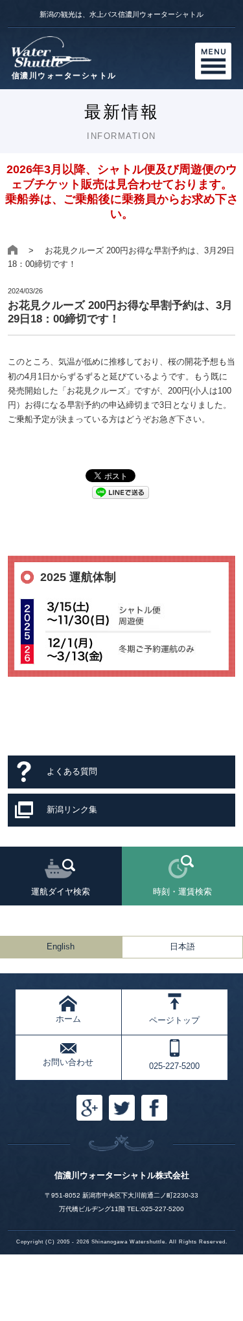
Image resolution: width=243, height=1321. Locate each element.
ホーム (68, 1019)
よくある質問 (72, 771)
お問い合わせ (68, 1062)
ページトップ (174, 1020)
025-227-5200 (174, 1066)
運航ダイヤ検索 (60, 891)
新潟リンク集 (72, 809)
